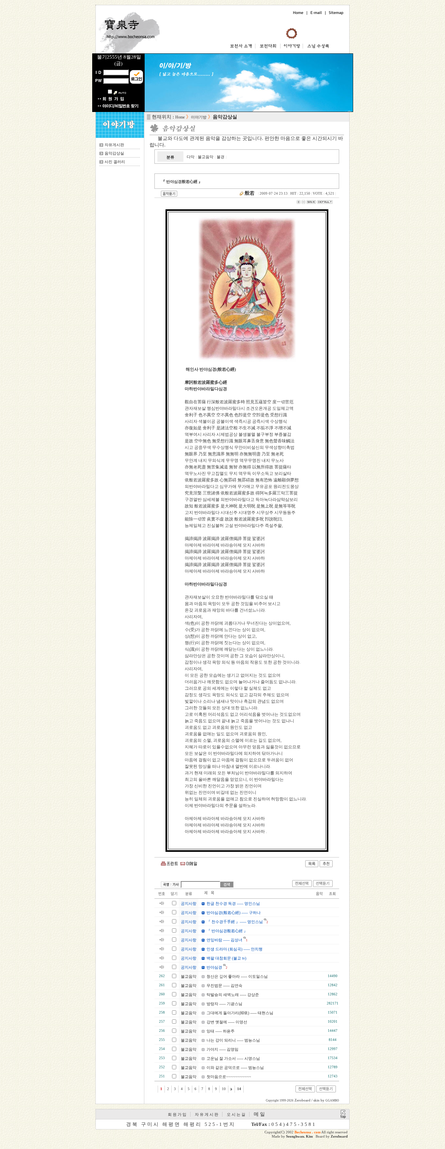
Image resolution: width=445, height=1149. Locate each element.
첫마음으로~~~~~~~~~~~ (229, 1076)
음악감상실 (114, 153)
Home (180, 117)
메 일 (259, 1114)
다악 (190, 157)
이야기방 (199, 117)
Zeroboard (339, 1136)
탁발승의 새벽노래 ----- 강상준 (233, 994)
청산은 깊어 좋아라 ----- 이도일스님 (237, 976)
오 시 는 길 (236, 1114)
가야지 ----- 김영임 (222, 1049)
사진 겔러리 (115, 161)
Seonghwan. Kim (299, 1136)
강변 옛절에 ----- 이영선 (227, 1022)
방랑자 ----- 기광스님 (224, 1004)
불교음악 (205, 157)
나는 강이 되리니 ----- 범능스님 (233, 1040)
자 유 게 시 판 (206, 1114)
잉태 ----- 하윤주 (221, 1031)
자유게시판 (114, 145)
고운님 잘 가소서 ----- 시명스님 (233, 1058)
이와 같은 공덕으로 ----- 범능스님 (235, 1067)
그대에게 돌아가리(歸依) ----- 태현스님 (240, 1013)
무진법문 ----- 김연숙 (224, 985)
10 (224, 1089)
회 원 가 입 (177, 1114)
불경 (220, 157)
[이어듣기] (323, 885)
